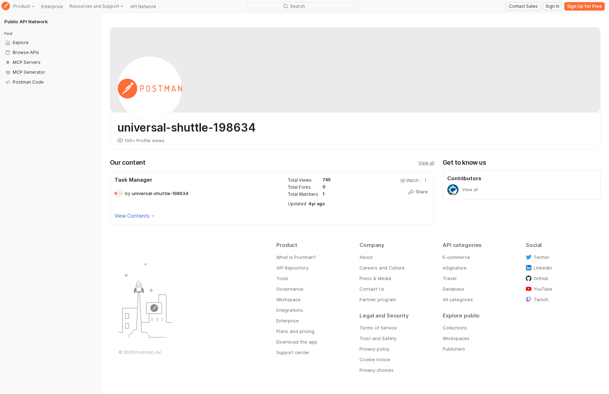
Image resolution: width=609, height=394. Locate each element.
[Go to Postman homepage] (5, 6)
